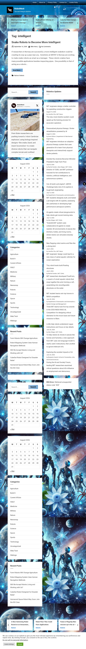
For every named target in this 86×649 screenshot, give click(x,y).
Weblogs (13, 321)
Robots (44, 26)
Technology (14, 307)
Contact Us (63, 2)
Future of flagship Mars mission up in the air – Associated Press (50, 623)
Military (13, 276)
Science (13, 294)
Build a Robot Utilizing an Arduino (26, 21)
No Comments (46, 47)
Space (12, 299)
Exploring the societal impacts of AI (59, 352)
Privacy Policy (52, 2)
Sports (12, 303)
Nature (16, 75)
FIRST (12, 268)
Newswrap (14, 285)
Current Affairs (15, 263)
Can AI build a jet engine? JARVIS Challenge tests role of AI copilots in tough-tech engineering (59, 187)
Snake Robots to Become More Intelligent (36, 42)
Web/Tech (14, 316)
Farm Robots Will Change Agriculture (23, 338)
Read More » (18, 70)
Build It (20, 26)
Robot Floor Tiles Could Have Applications (26, 623)
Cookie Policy (73, 2)
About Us (42, 2)
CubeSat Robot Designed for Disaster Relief (51, 21)
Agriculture (14, 254)
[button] (25, 137)
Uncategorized (15, 312)
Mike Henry (34, 47)
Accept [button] (20, 644)
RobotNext (19, 8)
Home (34, 2)
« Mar (12, 195)
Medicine (13, 272)
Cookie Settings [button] (9, 644)
